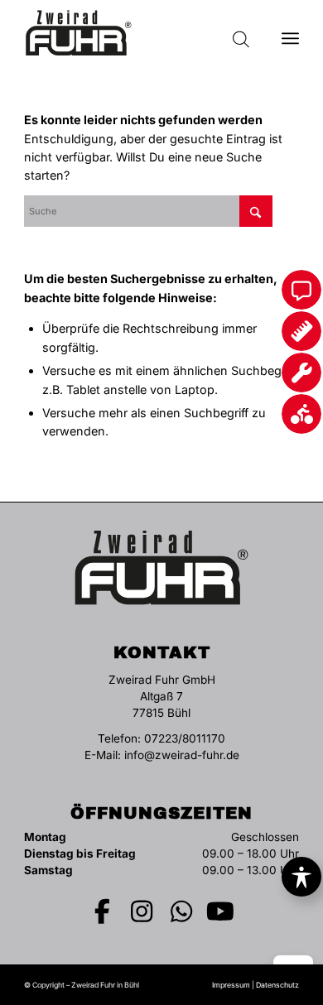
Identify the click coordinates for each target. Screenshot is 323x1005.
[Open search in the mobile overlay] (241, 33)
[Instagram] (142, 911)
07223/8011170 (184, 738)
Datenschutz (277, 984)
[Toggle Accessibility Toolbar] (301, 877)
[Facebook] (102, 911)
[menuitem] (290, 33)
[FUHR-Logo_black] (133, 33)
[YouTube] (221, 911)
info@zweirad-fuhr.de (181, 755)
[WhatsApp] (181, 911)
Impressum (231, 984)
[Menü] (290, 33)
